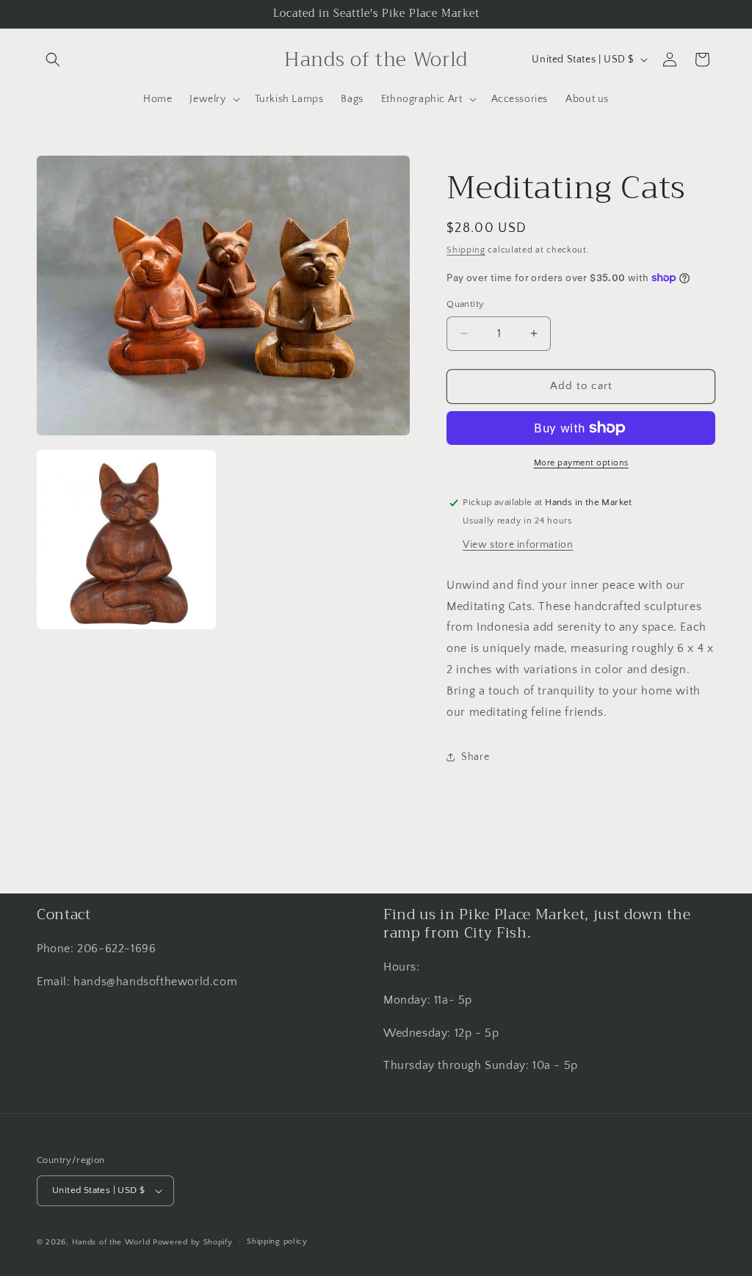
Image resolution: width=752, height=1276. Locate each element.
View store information (518, 545)
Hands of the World (111, 1242)
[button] (53, 59)
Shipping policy (277, 1241)
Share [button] (475, 757)
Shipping (465, 250)
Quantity (465, 304)
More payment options (581, 463)
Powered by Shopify (193, 1242)
